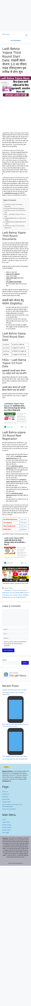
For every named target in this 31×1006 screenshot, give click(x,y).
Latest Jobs (5, 822)
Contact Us (5, 794)
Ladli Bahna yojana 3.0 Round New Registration (14, 227)
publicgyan (23, 529)
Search (4, 660)
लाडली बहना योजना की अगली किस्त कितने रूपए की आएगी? (15, 223)
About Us (5, 791)
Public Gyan (5, 34)
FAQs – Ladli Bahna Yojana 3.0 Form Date (14, 215)
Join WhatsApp (15, 40)
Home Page (5, 799)
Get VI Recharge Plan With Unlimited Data (15, 759)
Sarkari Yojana (8, 588)
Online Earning (6, 825)
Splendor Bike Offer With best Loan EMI (14, 690)
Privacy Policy (6, 802)
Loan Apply (5, 832)
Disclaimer (5, 797)
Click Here (23, 519)
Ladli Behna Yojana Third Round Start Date (15, 211)
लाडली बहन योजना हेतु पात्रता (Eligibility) (14, 208)
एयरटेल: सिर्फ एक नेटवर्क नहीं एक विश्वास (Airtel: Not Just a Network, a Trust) (15, 725)
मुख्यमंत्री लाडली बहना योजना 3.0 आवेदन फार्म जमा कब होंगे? (15, 219)
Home (4, 819)
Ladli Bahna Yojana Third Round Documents (13, 205)
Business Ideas (6, 827)
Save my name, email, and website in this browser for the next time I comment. (15, 643)
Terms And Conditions (9, 809)
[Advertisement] (15, 15)
